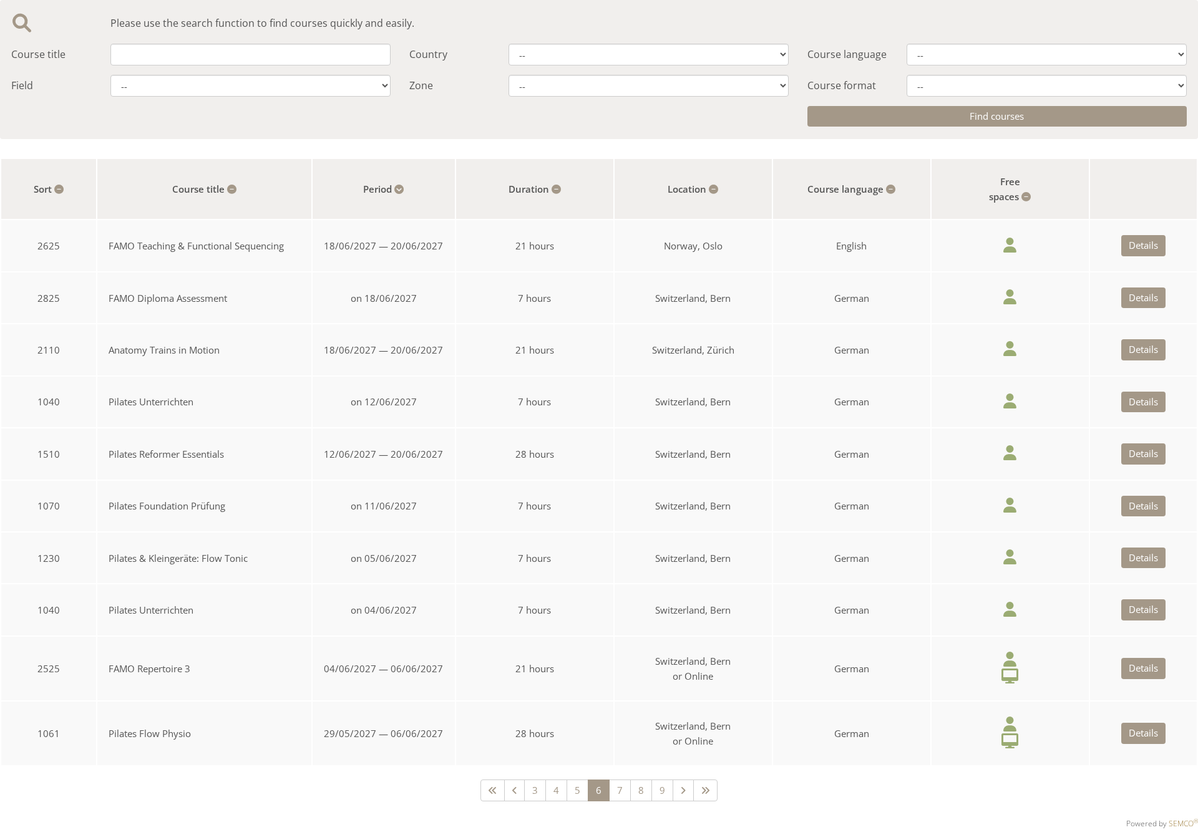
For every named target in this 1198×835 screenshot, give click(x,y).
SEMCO (1183, 823)
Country (428, 54)
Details (1143, 245)
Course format (841, 85)
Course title (38, 54)
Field (22, 85)
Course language (847, 54)
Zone (421, 85)
